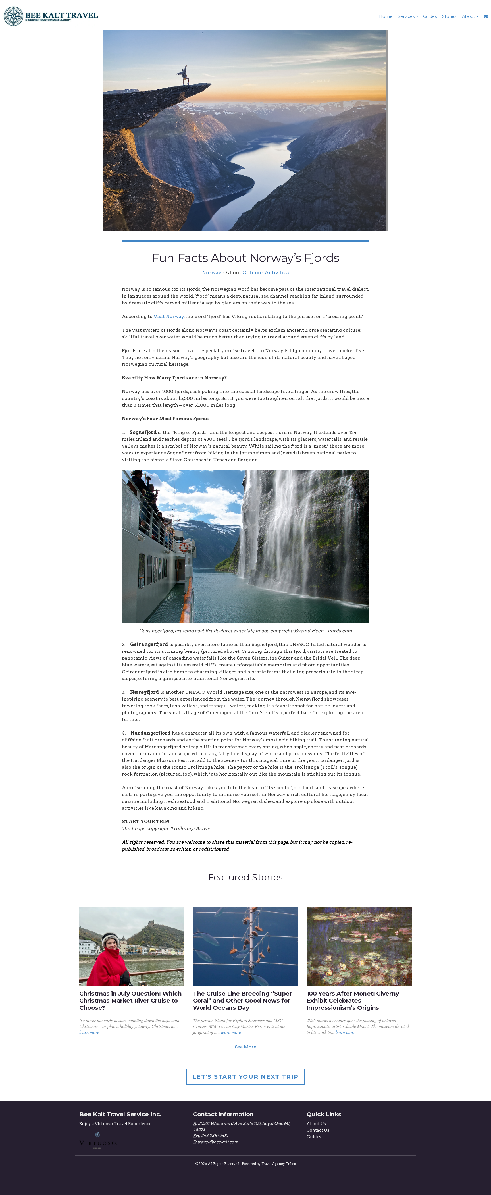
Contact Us (318, 1130)
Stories (449, 16)
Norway (212, 272)
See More (245, 1046)
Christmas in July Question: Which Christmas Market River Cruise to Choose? (130, 1000)
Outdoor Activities (265, 272)
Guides (430, 16)
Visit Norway (169, 316)
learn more (89, 1032)
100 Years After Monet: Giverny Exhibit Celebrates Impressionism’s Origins (353, 1000)
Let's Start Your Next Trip (245, 1076)
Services (406, 16)
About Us (316, 1123)
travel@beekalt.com (217, 1141)
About (468, 16)
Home (385, 16)
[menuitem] (385, 16)
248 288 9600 (214, 1135)
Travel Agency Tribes (278, 1164)
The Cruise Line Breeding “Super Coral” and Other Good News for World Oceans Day (242, 1000)
